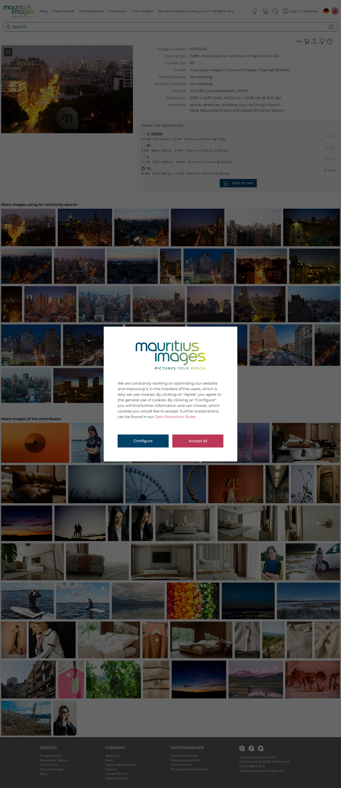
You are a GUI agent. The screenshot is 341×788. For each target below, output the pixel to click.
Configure (143, 441)
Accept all (198, 441)
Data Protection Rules (175, 417)
